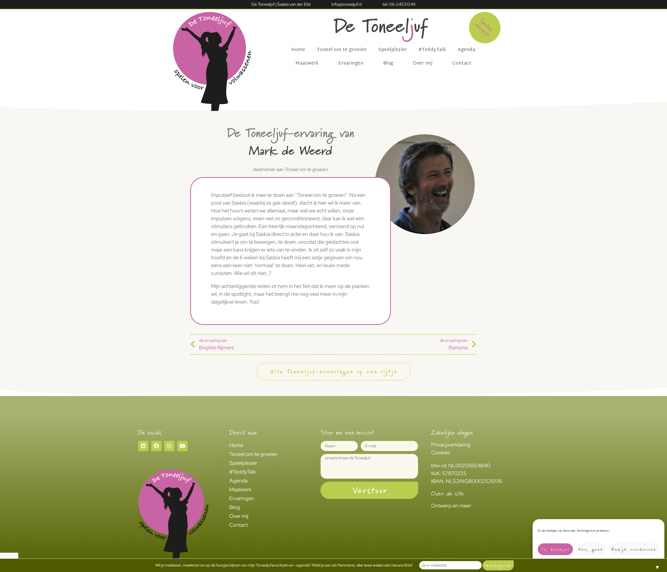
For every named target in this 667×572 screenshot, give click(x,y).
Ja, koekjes (555, 549)
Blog (388, 63)
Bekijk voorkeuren (634, 549)
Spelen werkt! (484, 27)
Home (298, 50)
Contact (462, 63)
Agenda (466, 50)
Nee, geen (590, 549)
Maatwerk (307, 63)
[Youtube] (182, 446)
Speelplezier (392, 50)
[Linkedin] (143, 446)
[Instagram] (169, 446)
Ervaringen (350, 63)
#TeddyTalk (432, 50)
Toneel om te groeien (342, 50)
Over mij (423, 63)
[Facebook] (156, 446)
